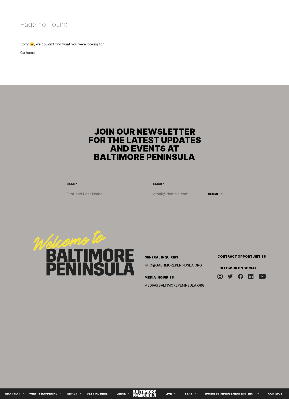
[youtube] (262, 276)
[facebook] (240, 276)
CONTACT (275, 393)
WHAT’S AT (12, 393)
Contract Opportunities (241, 256)
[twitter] (230, 276)
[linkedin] (250, 276)
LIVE (168, 393)
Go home (27, 53)
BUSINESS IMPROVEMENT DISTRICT (230, 393)
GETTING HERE (97, 393)
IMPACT (72, 393)
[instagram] (220, 276)
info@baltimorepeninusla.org (173, 265)
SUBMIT (214, 194)
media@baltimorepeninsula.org (174, 285)
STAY (188, 393)
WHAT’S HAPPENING (43, 393)
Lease (121, 393)
